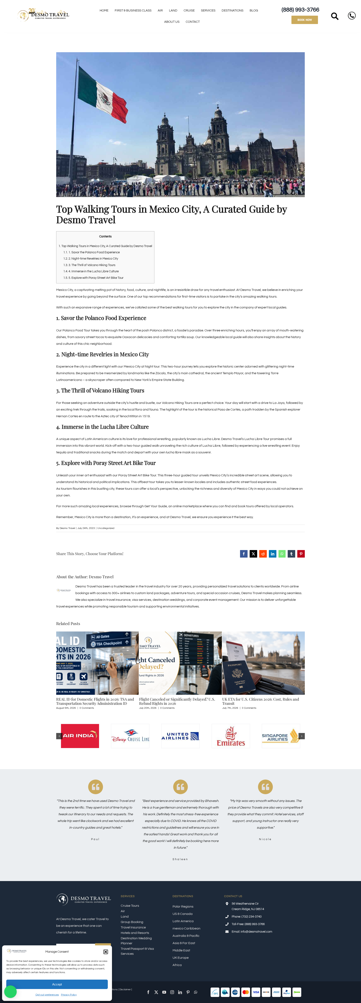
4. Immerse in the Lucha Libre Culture (91, 271)
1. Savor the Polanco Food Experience (91, 252)
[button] (106, 952)
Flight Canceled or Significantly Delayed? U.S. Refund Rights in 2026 (96, 701)
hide (112, 236)
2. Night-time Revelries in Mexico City (90, 258)
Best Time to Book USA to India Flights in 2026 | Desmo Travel (263, 701)
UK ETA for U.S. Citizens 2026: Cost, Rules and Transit (179, 701)
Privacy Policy (69, 994)
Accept (57, 984)
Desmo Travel (67, 528)
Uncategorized (105, 528)
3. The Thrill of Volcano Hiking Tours (89, 265)
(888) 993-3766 (300, 10)
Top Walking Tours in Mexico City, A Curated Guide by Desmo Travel (105, 246)
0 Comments (86, 708)
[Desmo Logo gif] (43, 9)
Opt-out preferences (47, 994)
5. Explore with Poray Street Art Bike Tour (93, 277)
